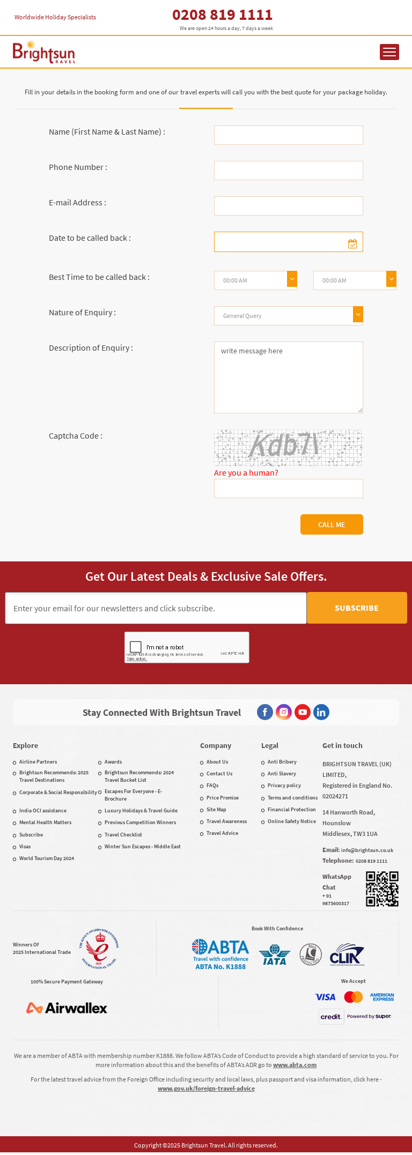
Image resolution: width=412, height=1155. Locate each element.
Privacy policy (284, 785)
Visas (25, 846)
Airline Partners (38, 761)
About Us (217, 761)
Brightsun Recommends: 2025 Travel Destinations (54, 776)
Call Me (331, 524)
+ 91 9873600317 (335, 899)
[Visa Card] (325, 997)
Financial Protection (292, 809)
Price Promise (223, 797)
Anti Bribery (282, 761)
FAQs (212, 785)
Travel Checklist (123, 834)
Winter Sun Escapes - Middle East (143, 846)
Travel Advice (222, 833)
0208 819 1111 (222, 14)
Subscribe (357, 607)
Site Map (216, 809)
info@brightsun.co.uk (367, 850)
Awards (113, 761)
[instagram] (284, 712)
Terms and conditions (293, 797)
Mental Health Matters (45, 822)
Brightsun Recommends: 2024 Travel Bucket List (139, 776)
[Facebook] (265, 712)
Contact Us (219, 773)
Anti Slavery (282, 773)
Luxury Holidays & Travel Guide (141, 810)
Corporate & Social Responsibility (58, 792)
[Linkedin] (321, 712)
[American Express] (382, 997)
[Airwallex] (66, 1008)
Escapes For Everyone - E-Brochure (133, 795)
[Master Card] (353, 997)
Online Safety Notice (292, 821)
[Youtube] (303, 712)
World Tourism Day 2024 (46, 858)
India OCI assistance (43, 810)
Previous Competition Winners (140, 822)
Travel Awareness (227, 821)
